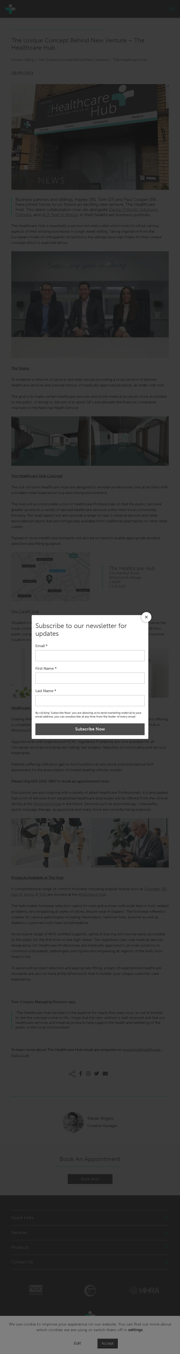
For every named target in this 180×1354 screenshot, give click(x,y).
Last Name (45, 691)
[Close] (146, 617)
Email (41, 646)
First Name (45, 668)
